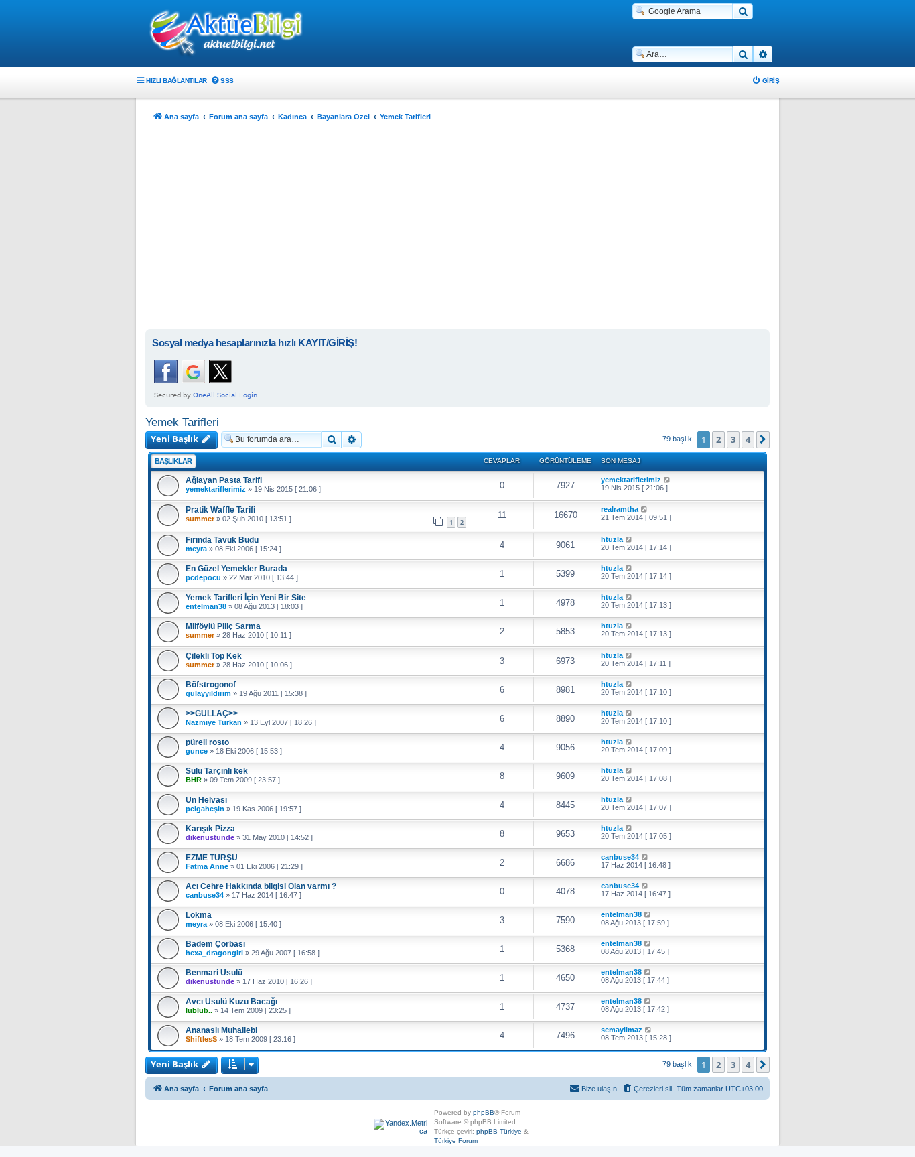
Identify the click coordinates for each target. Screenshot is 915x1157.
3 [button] (733, 439)
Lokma (199, 915)
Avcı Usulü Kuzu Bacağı (231, 1001)
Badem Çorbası (215, 944)
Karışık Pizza (210, 828)
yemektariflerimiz (216, 489)
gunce (197, 751)
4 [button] (748, 439)
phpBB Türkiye (499, 1131)
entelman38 (206, 606)
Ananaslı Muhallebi (221, 1030)
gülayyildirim (208, 693)
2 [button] (718, 439)
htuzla (612, 539)
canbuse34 (620, 857)
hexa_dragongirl (214, 953)
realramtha (619, 509)
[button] (763, 439)
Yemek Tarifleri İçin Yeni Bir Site (246, 597)
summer (200, 519)
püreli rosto (207, 742)
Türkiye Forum (456, 1140)
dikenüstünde (210, 837)
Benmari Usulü (214, 972)
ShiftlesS (201, 1039)
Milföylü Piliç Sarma (223, 626)
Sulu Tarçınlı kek (217, 771)
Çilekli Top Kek (214, 656)
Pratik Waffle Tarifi (220, 510)
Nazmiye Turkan (214, 722)
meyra (196, 549)
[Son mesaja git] (667, 480)
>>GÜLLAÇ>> (212, 713)
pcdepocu (203, 577)
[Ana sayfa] (233, 34)
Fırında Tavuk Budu (222, 540)
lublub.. (199, 1010)
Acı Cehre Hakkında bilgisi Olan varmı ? (261, 886)
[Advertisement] (457, 228)
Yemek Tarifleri (182, 422)
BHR (194, 780)
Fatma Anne (207, 866)
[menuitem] (222, 80)
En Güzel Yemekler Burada (236, 568)
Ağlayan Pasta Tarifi (224, 480)
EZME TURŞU (212, 857)
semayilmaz (621, 1030)
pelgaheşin (205, 809)
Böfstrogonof (211, 684)
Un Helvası (206, 800)
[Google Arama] (743, 11)
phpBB (483, 1112)
